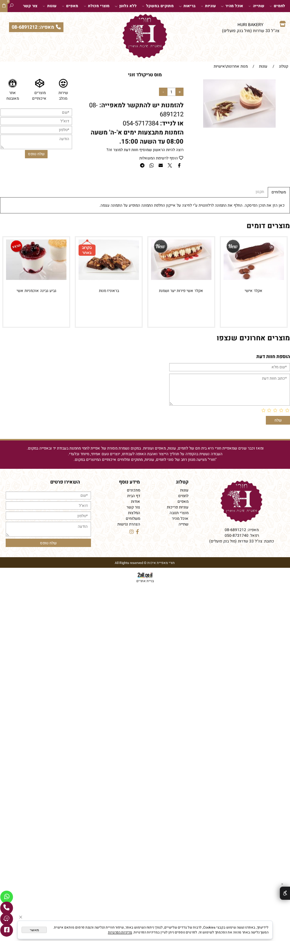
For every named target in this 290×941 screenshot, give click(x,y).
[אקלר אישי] (254, 278)
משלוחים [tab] (278, 192)
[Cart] (4, 6)
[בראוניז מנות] (109, 278)
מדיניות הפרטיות (120, 932)
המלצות (134, 513)
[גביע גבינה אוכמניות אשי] (36, 278)
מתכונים (133, 490)
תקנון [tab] (260, 192)
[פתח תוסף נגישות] (285, 893)
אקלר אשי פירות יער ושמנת (181, 291)
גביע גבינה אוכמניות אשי (36, 291)
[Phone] (7, 908)
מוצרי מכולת (99, 6)
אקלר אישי (253, 291)
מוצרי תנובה (179, 513)
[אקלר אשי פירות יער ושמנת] (181, 278)
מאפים (72, 6)
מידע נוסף (129, 482)
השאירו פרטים (65, 482)
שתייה (258, 6)
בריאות (190, 6)
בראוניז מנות (109, 291)
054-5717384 (141, 123)
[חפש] (11, 6)
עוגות (51, 6)
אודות (135, 501)
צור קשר (30, 6)
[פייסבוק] (7, 930)
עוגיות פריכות (177, 507)
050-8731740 (236, 535)
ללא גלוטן (128, 6)
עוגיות (210, 6)
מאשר (34, 930)
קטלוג (182, 482)
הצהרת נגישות (128, 524)
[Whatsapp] (7, 897)
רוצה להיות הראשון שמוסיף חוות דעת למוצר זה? (145, 150)
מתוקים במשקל (160, 6)
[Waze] (7, 919)
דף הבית (133, 496)
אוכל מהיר (234, 6)
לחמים (279, 6)
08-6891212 (235, 530)
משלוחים (133, 518)
